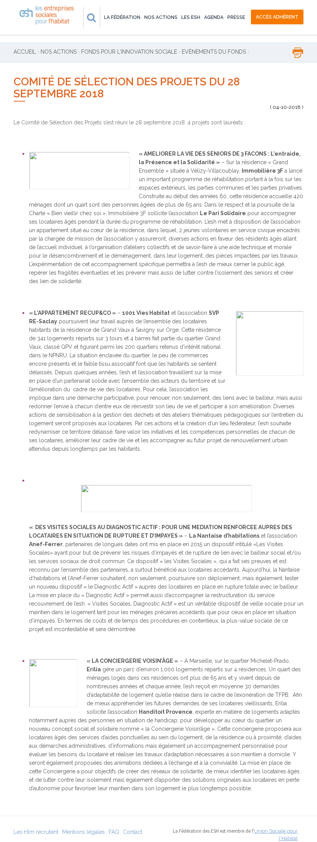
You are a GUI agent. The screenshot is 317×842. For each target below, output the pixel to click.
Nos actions (160, 17)
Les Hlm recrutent (36, 832)
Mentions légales (83, 832)
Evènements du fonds (214, 52)
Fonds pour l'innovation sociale (129, 52)
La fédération (122, 17)
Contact (132, 832)
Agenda (213, 17)
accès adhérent (277, 17)
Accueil (25, 52)
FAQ (114, 832)
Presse (236, 17)
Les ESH (190, 17)
